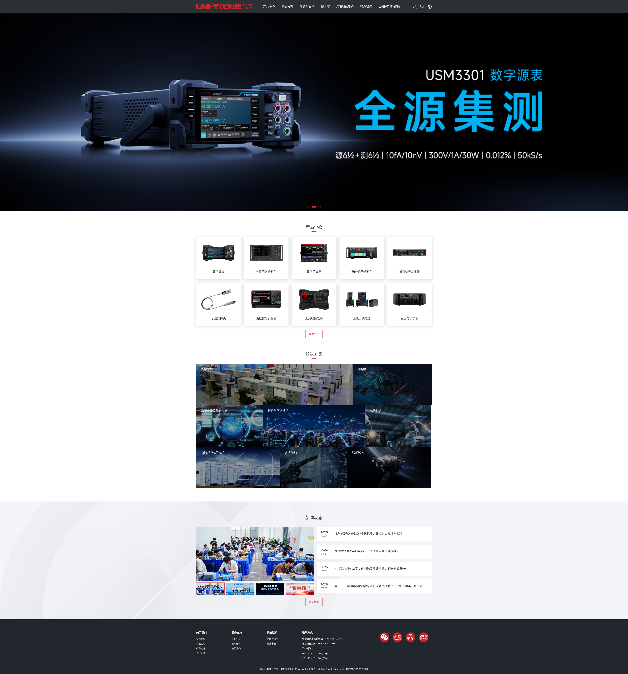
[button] (307, 207)
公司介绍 (200, 638)
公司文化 (200, 648)
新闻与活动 (272, 638)
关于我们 (236, 648)
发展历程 (200, 643)
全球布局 (200, 653)
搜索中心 (271, 643)
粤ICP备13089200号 (357, 669)
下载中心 (236, 638)
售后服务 (236, 643)
